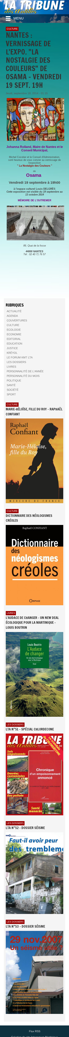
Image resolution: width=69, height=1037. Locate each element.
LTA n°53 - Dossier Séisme (25, 926)
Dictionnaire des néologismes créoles (29, 518)
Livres (11, 613)
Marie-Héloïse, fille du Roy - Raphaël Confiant (34, 412)
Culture (12, 29)
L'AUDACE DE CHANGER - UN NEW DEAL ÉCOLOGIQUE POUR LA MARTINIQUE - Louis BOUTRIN (32, 622)
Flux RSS (34, 1031)
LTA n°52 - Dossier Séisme (25, 827)
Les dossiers (15, 724)
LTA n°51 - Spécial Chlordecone (30, 729)
